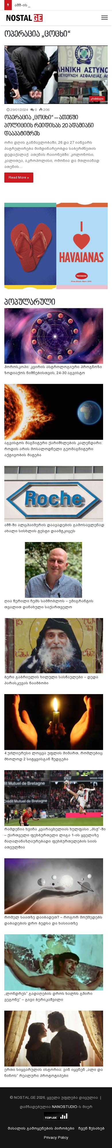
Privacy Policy (56, 1137)
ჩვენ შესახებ (91, 1128)
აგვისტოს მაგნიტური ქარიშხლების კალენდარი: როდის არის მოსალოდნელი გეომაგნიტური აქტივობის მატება (53, 449)
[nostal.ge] (24, 17)
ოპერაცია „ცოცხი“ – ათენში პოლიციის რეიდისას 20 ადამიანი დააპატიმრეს (49, 125)
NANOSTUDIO (64, 1107)
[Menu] (104, 18)
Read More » (19, 177)
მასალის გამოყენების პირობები (41, 1128)
